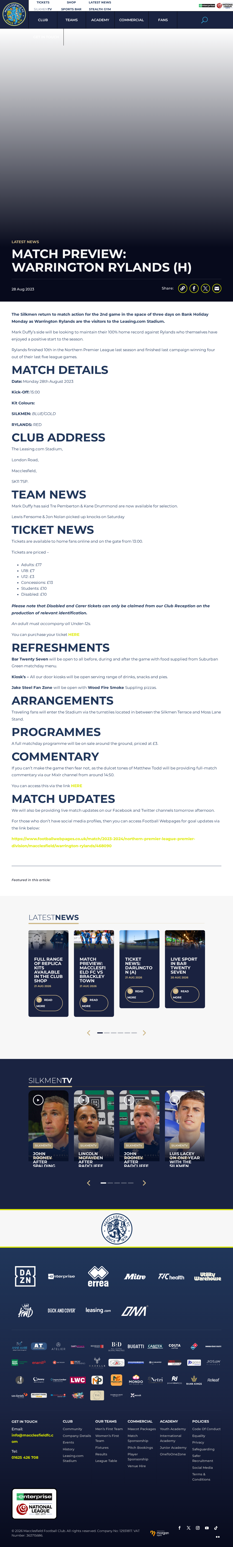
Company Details (77, 1436)
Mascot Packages (142, 1429)
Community (72, 1429)
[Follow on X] (188, 1528)
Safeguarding (203, 1449)
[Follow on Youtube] (206, 1528)
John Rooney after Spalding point (44, 1162)
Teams (72, 20)
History (68, 1449)
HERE (73, 634)
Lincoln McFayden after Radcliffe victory (91, 1162)
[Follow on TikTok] (216, 1528)
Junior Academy (173, 1448)
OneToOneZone (173, 1454)
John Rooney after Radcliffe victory (136, 1162)
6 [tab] (134, 1032)
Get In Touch (46, 37)
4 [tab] (120, 1032)
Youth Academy (173, 1429)
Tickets (43, 2)
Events (68, 1442)
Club (43, 20)
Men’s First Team (109, 1429)
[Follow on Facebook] (179, 1528)
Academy (100, 20)
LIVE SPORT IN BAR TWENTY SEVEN (184, 966)
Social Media (202, 1468)
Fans (163, 20)
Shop (71, 2)
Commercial (131, 20)
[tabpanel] (48, 973)
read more (44, 1003)
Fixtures (102, 1448)
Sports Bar (71, 9)
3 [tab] (113, 1032)
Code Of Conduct (206, 1429)
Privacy (198, 1442)
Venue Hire (137, 1466)
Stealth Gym (100, 9)
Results (101, 1454)
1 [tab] (100, 1032)
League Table (106, 1461)
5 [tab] (127, 1032)
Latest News (100, 2)
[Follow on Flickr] (217, 1537)
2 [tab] (107, 1032)
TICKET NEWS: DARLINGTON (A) (138, 966)
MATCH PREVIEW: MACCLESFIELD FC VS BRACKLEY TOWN (93, 970)
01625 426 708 (25, 1457)
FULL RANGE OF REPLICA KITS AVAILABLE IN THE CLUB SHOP (48, 970)
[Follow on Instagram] (197, 1528)
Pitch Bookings (140, 1448)
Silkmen (43, 9)
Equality (198, 1436)
